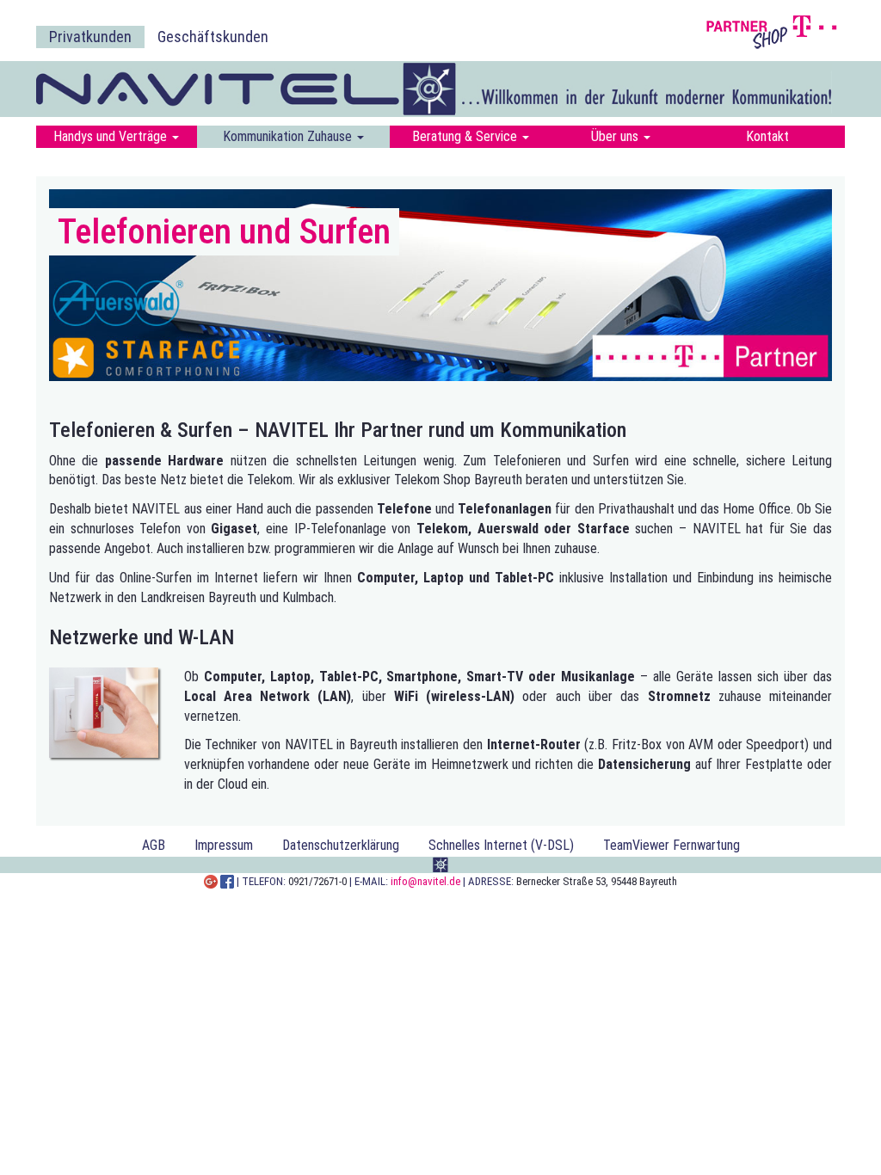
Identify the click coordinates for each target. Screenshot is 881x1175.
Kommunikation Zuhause (289, 136)
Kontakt (767, 136)
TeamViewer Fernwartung (671, 845)
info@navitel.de (425, 881)
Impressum (223, 845)
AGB (153, 845)
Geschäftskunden (212, 37)
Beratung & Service (466, 136)
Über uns (616, 136)
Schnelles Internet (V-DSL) (501, 845)
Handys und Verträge (111, 136)
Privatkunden (90, 37)
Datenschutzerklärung (340, 845)
